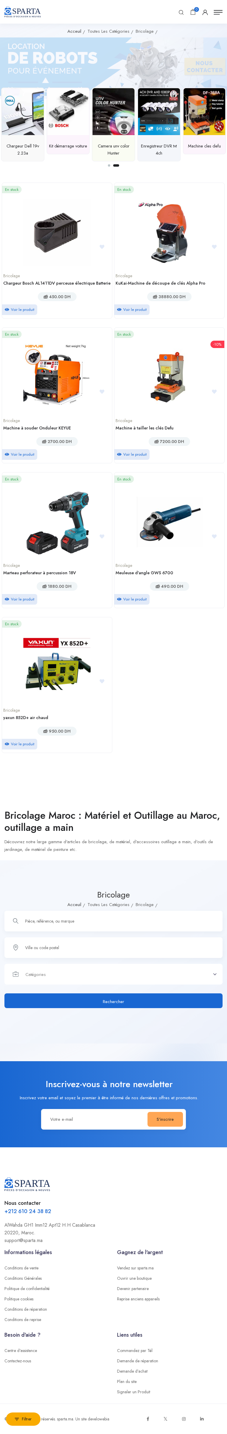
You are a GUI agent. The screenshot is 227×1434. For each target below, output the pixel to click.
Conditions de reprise (22, 1320)
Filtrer (27, 1419)
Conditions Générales (23, 1278)
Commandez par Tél (135, 1350)
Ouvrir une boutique (134, 1278)
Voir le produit (22, 309)
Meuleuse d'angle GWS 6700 (144, 573)
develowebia (98, 1419)
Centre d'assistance (20, 1350)
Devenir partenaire (133, 1289)
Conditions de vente (21, 1268)
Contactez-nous (17, 1361)
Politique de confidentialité (27, 1289)
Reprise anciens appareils (138, 1299)
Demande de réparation (137, 1361)
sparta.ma (65, 1419)
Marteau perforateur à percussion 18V (39, 573)
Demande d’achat (132, 1371)
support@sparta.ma (23, 1240)
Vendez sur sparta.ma (135, 1268)
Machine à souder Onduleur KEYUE (37, 428)
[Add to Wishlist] (104, 247)
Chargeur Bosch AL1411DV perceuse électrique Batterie (57, 283)
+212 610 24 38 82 (27, 1211)
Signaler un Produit (133, 1392)
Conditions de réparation (25, 1309)
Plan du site (127, 1381)
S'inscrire (165, 1119)
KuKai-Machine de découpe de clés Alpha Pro (160, 283)
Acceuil (74, 31)
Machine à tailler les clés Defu (145, 428)
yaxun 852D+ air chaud (25, 718)
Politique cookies (18, 1299)
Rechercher (113, 1001)
